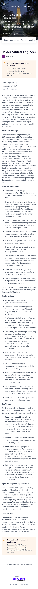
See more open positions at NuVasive (19, 565)
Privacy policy (14, 584)
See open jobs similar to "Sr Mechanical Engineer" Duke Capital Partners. (19, 73)
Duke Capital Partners (21, 6)
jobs (6, 40)
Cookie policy (24, 584)
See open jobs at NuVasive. (16, 68)
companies (14, 40)
